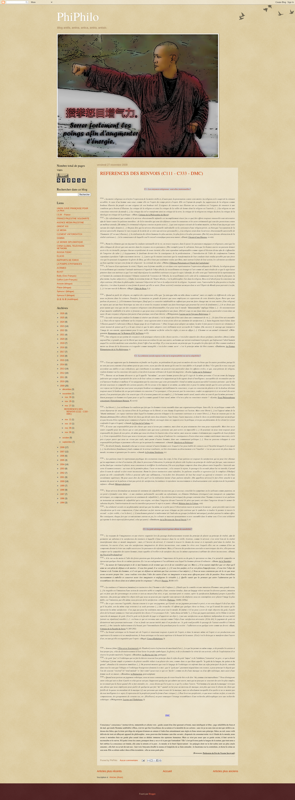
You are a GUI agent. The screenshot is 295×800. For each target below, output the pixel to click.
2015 (62, 360)
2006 (62, 456)
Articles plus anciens (225, 771)
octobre (66, 437)
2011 (62, 377)
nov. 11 (68, 419)
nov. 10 (68, 423)
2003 (62, 468)
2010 (62, 381)
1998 (62, 490)
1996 (62, 498)
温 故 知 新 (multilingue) (67, 299)
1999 (62, 486)
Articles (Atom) (116, 777)
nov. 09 (68, 428)
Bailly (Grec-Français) (66, 276)
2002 (62, 473)
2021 (62, 334)
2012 (62, 373)
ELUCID (60, 256)
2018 (62, 347)
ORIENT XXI (62, 226)
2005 (62, 460)
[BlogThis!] (151, 760)
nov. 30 (68, 397)
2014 (62, 364)
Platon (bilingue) (64, 287)
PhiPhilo (78, 16)
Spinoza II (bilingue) (66, 295)
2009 (62, 386)
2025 (62, 317)
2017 (62, 352)
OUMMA (61, 238)
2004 (62, 464)
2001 (62, 477)
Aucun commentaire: (129, 760)
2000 (62, 481)
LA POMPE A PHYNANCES (69, 264)
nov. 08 (68, 432)
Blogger (152, 794)
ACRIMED (61, 268)
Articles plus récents (109, 771)
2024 (62, 322)
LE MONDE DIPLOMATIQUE (70, 242)
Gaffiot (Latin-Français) (67, 280)
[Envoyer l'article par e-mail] (143, 760)
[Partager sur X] (154, 760)
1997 (62, 494)
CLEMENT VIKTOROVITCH (69, 234)
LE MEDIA (61, 230)
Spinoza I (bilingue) (65, 291)
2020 (62, 339)
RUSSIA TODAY (64, 252)
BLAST (60, 272)
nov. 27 (68, 405)
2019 (62, 343)
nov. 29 (68, 401)
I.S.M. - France (63, 215)
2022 (62, 330)
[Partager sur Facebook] (157, 760)
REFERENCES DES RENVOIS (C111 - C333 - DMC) (151, 173)
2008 (62, 447)
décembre (67, 389)
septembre (67, 442)
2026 (62, 313)
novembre (67, 393)
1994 (62, 502)
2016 (62, 356)
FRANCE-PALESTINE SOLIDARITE (73, 218)
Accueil (167, 771)
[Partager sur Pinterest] (160, 760)
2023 (62, 326)
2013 (62, 369)
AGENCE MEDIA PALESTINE (70, 222)
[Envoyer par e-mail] (148, 760)
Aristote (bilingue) (64, 284)
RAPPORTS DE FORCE (68, 260)
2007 (62, 452)
